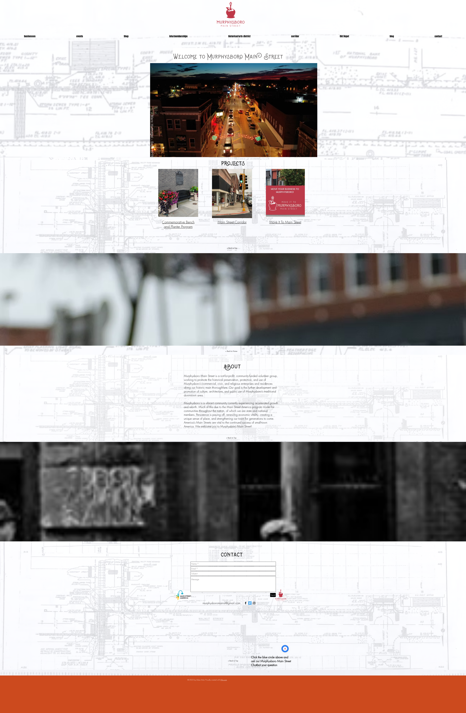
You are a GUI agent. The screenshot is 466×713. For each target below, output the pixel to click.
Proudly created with (212, 680)
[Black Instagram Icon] (254, 603)
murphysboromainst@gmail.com (221, 603)
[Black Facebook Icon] (245, 603)
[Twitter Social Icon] (250, 603)
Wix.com (223, 680)
